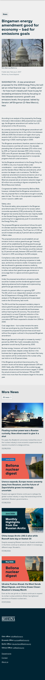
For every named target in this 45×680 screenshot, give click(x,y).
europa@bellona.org (21, 640)
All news (6, 397)
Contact (5, 658)
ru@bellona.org (18, 648)
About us (5, 662)
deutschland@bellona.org (21, 644)
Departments (6, 654)
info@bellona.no (17, 636)
